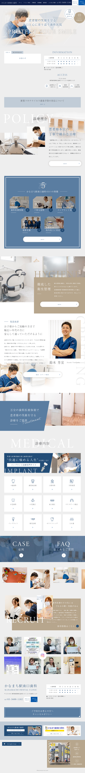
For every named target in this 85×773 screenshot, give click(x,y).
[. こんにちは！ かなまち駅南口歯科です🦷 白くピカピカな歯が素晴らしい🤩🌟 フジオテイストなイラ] (52, 665)
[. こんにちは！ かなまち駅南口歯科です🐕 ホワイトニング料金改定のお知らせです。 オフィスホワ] (12, 665)
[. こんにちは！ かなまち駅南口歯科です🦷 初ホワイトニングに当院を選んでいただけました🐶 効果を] (32, 665)
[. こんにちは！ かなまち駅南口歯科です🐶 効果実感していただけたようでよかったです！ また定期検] (72, 645)
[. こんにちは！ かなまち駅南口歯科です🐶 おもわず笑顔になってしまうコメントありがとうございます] (52, 645)
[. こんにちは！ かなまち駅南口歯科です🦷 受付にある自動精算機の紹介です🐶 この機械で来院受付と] (72, 665)
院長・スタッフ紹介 (42, 374)
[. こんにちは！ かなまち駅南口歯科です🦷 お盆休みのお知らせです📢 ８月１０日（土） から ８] (32, 645)
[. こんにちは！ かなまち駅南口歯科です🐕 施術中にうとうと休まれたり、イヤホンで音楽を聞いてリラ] (12, 645)
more (65, 163)
